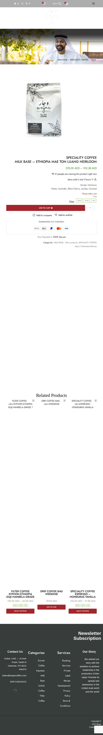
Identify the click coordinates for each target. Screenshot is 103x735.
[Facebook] (30, 4)
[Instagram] (27, 4)
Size (95, 196)
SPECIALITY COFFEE (79, 59)
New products (71, 242)
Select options (82, 611)
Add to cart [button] (51, 607)
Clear (71, 201)
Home (93, 59)
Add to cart (44, 208)
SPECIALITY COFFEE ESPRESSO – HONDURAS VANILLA (83, 594)
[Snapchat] (15, 4)
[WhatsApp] (18, 4)
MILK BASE (62, 59)
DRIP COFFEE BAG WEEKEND (51, 592)
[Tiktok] (22, 4)
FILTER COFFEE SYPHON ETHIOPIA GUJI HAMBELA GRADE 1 (20, 595)
